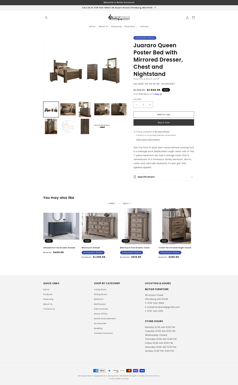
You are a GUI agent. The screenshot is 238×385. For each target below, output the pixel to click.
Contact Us (49, 309)
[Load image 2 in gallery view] (68, 109)
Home (46, 289)
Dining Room (100, 294)
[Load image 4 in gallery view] (102, 109)
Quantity (137, 99)
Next (126, 204)
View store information (148, 139)
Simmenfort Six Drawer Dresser (59, 248)
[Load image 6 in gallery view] (51, 126)
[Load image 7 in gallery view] (68, 126)
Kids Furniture (101, 309)
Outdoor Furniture (103, 333)
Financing (48, 299)
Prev (112, 204)
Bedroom (98, 299)
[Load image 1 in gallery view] (51, 109)
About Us (47, 304)
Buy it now (164, 122)
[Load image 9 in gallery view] (102, 126)
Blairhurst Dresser (91, 248)
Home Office (101, 313)
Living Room (100, 289)
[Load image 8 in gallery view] (85, 126)
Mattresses (100, 304)
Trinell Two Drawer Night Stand (175, 248)
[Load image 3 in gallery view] (85, 109)
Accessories (100, 323)
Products (47, 294)
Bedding (98, 328)
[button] (46, 18)
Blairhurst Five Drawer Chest (135, 248)
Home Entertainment (105, 318)
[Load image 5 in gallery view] (119, 109)
